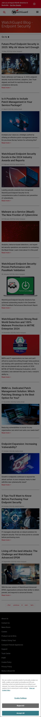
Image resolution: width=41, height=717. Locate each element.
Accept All (20, 713)
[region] (20, 695)
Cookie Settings (20, 698)
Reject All (20, 706)
